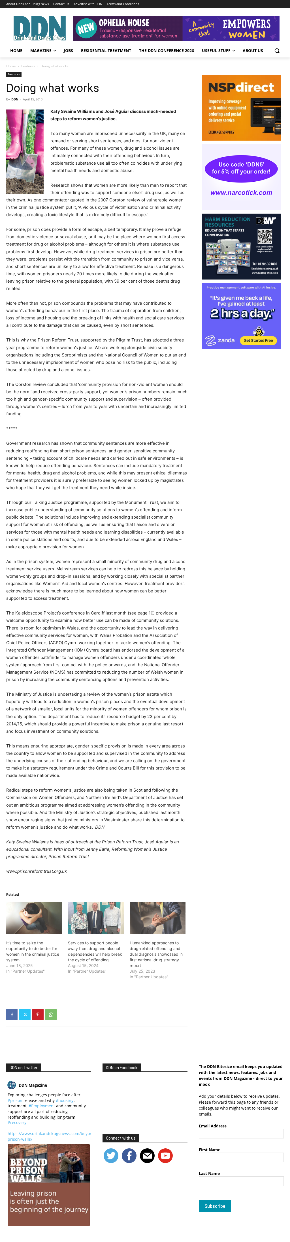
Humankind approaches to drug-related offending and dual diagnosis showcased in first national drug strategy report (156, 954)
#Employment (42, 1105)
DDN (14, 99)
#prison (15, 1100)
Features (28, 66)
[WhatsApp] (51, 1014)
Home (11, 66)
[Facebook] (12, 1014)
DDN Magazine (33, 1085)
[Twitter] (25, 1014)
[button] (277, 50)
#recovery (17, 1122)
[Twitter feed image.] (49, 1185)
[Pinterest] (38, 1014)
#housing (65, 1100)
